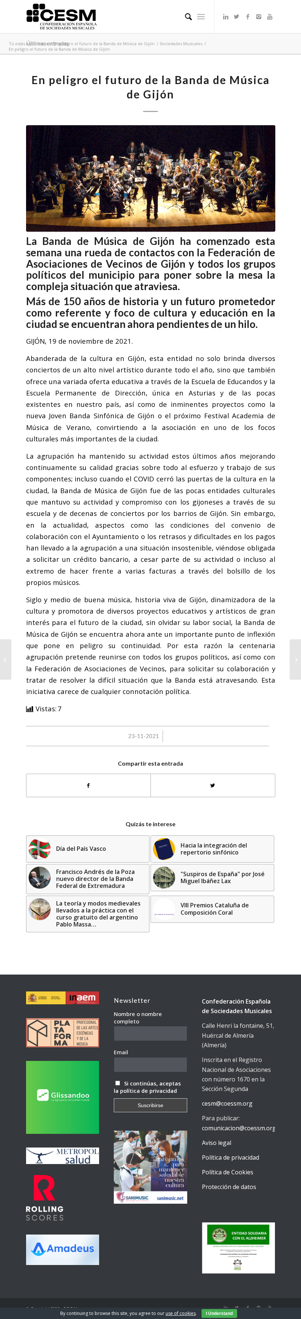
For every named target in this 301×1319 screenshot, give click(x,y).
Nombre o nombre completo (138, 1017)
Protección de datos (229, 1187)
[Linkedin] (225, 16)
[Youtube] (269, 16)
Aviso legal (216, 1143)
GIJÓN (35, 341)
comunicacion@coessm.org (239, 1128)
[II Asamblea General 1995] (295, 659)
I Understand (219, 1313)
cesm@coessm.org (227, 1103)
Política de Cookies (227, 1172)
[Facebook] (247, 16)
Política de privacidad (230, 1157)
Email (121, 1052)
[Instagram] (258, 16)
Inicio (43, 43)
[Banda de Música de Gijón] (150, 178)
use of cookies (181, 1313)
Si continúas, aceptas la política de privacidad (147, 1087)
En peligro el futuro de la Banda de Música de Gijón (104, 43)
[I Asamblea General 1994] (5, 659)
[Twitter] (236, 16)
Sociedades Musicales (181, 43)
